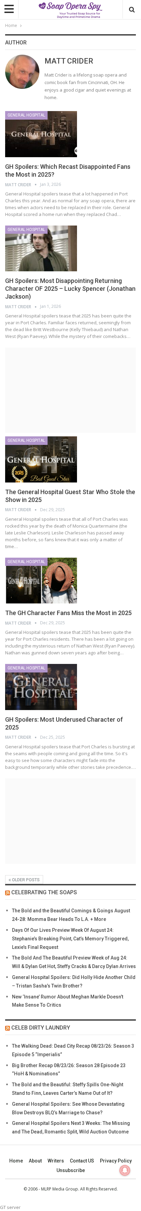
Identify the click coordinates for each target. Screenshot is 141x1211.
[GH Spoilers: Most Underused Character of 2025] (41, 687)
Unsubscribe (70, 1170)
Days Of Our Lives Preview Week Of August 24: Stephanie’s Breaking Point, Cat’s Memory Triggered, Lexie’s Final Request (70, 938)
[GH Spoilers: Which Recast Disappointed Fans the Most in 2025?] (41, 134)
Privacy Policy (116, 1161)
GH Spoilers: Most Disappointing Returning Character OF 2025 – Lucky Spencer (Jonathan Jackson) (70, 288)
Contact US (82, 1161)
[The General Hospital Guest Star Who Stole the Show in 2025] (41, 459)
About (35, 1161)
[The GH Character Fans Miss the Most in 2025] (41, 580)
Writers (56, 1161)
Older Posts (25, 879)
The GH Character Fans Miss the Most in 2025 (68, 612)
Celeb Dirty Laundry (40, 1027)
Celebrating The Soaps (44, 892)
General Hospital (26, 115)
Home (16, 1161)
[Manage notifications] (124, 1170)
